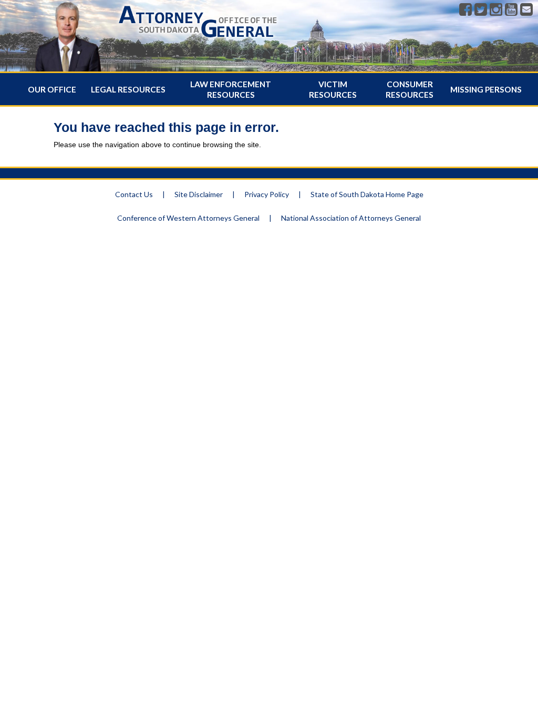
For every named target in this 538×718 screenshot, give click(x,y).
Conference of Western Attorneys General (188, 217)
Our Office (52, 89)
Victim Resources (333, 89)
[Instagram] (496, 10)
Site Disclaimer (198, 194)
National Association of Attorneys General (351, 217)
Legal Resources (128, 89)
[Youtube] (511, 10)
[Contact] (526, 10)
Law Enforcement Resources (230, 89)
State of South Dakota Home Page (367, 194)
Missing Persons (486, 89)
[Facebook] (465, 10)
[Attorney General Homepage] (198, 39)
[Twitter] (480, 10)
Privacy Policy (266, 194)
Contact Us (134, 194)
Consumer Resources (409, 89)
